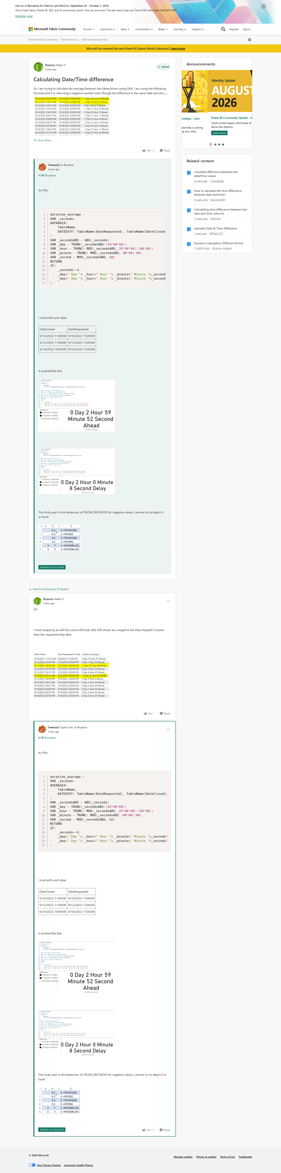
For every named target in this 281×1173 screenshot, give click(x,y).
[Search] (223, 29)
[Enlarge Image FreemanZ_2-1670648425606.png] (59, 538)
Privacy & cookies (206, 1156)
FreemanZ (54, 165)
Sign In (246, 29)
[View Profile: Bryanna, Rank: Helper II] (38, 67)
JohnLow (215, 218)
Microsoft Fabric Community (43, 39)
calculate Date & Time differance (215, 228)
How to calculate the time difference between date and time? (217, 193)
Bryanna (50, 65)
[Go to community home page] (52, 29)
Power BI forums (70, 39)
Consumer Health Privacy (78, 1165)
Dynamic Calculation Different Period (218, 243)
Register (234, 29)
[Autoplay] (211, 144)
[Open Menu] (249, 39)
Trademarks (245, 1156)
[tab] (215, 144)
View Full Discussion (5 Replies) (51, 589)
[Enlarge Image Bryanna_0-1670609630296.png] (72, 675)
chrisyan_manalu (221, 248)
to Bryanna (67, 165)
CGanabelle (217, 181)
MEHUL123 (216, 233)
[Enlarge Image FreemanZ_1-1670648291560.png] (76, 471)
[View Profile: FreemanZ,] (42, 167)
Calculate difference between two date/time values (216, 174)
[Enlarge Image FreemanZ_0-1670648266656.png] (76, 405)
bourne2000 (217, 199)
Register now (24, 16)
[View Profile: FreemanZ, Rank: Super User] (42, 729)
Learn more (178, 48)
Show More (44, 140)
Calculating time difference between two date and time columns (220, 211)
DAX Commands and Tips (94, 39)
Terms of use (227, 1156)
